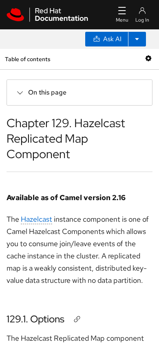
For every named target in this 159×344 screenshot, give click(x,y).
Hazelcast (36, 219)
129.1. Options (35, 319)
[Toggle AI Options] (137, 39)
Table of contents (27, 59)
